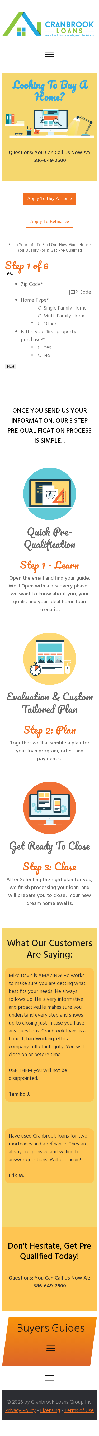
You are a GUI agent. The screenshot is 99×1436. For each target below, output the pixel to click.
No (47, 355)
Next (10, 367)
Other (50, 324)
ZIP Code (81, 292)
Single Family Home (65, 308)
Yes (47, 348)
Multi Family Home (65, 316)
